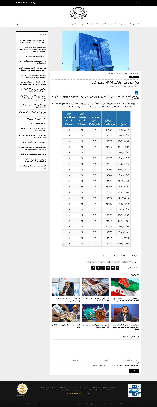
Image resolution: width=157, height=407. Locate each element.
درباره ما (81, 24)
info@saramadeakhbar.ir (74, 394)
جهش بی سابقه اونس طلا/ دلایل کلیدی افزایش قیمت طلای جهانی (33, 90)
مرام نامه (138, 3)
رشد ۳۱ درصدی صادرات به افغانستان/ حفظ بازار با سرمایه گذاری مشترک (126, 300)
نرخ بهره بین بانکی (91, 262)
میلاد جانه (130, 86)
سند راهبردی (130, 3)
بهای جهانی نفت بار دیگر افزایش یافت (34, 142)
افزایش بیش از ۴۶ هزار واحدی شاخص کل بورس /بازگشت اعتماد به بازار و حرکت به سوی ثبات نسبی (33, 98)
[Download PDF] (137, 93)
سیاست (132, 24)
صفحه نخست (37, 404)
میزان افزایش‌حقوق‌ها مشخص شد (35, 56)
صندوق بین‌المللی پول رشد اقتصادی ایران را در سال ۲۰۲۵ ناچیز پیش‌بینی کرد (32, 148)
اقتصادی (113, 24)
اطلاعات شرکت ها (92, 24)
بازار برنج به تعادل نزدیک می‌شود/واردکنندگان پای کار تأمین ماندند (35, 160)
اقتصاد (131, 77)
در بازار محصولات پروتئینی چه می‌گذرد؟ (33, 154)
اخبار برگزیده (125, 262)
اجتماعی (104, 24)
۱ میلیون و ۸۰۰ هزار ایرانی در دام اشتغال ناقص (66, 326)
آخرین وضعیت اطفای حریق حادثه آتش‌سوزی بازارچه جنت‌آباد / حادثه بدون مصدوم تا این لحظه (33, 49)
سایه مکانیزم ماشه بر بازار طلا (36, 119)
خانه (139, 24)
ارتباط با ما (19, 404)
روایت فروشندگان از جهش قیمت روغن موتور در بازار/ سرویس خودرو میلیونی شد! (32, 83)
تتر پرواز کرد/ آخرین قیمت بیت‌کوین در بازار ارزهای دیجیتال (96, 326)
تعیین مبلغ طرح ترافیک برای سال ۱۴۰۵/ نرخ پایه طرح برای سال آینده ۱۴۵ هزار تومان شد (32, 41)
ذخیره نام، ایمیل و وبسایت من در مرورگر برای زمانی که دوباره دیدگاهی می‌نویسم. (116, 365)
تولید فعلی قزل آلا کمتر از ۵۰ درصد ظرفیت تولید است (97, 300)
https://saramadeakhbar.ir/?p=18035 (114, 256)
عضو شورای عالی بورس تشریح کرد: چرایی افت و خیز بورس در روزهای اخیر (33, 76)
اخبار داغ (136, 77)
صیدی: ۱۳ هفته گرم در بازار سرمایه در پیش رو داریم (67, 300)
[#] (16, 3)
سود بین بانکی (102, 262)
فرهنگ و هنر (123, 24)
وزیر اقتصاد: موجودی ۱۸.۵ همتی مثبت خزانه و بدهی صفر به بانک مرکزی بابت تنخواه (125, 327)
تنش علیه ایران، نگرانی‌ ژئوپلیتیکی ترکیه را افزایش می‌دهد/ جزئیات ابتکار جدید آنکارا (32, 69)
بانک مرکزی (110, 262)
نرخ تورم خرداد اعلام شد (38, 124)
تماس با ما (72, 24)
